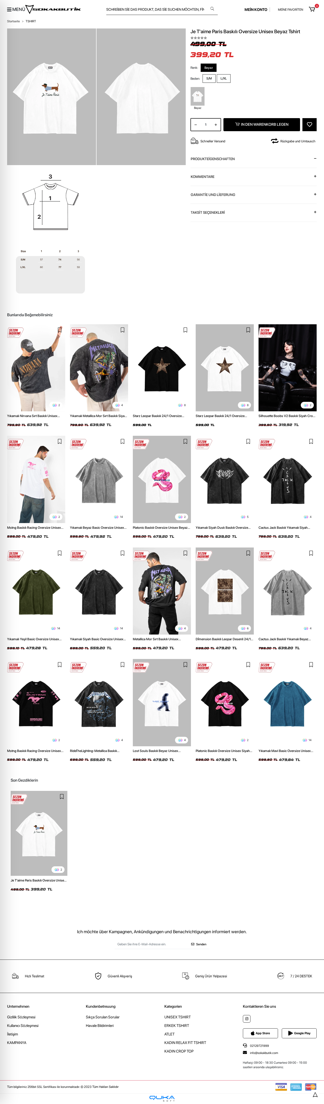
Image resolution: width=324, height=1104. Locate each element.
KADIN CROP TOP (179, 1051)
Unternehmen (18, 1006)
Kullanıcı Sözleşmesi (22, 1025)
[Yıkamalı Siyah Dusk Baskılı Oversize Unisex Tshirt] (225, 479)
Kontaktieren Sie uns (259, 1006)
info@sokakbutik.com (264, 1053)
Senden (201, 944)
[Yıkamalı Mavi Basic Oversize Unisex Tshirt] (288, 702)
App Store (263, 1033)
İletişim (12, 1034)
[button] (313, 9)
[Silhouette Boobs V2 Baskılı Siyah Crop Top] (288, 368)
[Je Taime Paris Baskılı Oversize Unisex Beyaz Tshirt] (39, 833)
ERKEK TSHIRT (176, 1025)
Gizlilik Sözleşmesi (21, 1017)
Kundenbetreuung (101, 1006)
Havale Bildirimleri (100, 1025)
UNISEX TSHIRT (177, 1017)
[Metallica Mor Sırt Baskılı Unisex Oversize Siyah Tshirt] (162, 591)
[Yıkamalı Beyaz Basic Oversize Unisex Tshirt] (99, 479)
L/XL (224, 78)
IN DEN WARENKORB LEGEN (264, 124)
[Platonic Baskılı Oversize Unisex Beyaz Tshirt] (162, 479)
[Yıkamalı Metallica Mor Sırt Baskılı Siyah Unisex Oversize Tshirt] (99, 368)
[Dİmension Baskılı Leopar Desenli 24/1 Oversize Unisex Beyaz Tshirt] (225, 591)
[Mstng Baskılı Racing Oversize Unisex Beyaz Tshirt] (36, 479)
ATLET (169, 1034)
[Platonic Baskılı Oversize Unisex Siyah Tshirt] (225, 702)
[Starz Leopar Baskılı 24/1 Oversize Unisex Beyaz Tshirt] (225, 368)
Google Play (302, 1033)
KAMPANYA (16, 1042)
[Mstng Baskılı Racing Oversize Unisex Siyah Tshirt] (36, 702)
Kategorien (173, 1006)
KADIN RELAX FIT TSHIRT (185, 1042)
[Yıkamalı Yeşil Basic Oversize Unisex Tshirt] (36, 591)
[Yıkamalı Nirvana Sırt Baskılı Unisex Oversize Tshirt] (36, 368)
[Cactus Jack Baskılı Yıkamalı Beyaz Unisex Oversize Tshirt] (288, 591)
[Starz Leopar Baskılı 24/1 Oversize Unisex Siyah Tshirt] (162, 368)
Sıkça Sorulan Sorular (103, 1017)
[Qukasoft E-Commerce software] (162, 1099)
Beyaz (208, 67)
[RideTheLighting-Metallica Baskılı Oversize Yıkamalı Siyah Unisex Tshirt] (99, 702)
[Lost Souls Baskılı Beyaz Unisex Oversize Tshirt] (162, 702)
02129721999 (259, 1046)
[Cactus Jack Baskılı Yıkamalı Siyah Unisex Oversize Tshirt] (288, 479)
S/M (209, 78)
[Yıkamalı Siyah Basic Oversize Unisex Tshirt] (99, 591)
